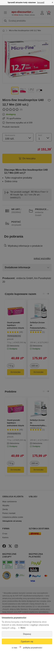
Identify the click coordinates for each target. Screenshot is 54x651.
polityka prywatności (32, 647)
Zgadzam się (27, 641)
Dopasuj (27, 634)
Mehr (23, 628)
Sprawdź (40, 2)
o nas (14, 647)
